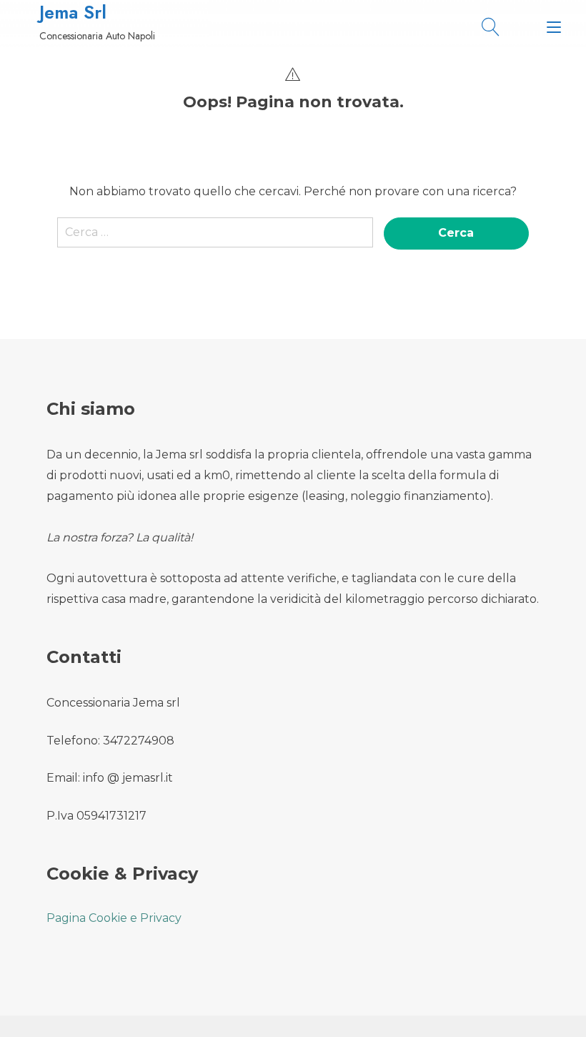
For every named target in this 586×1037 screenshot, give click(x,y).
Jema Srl (72, 12)
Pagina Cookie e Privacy (114, 918)
